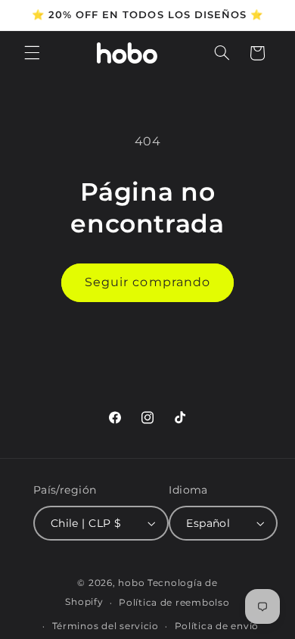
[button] (31, 53)
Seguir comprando (147, 282)
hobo (133, 583)
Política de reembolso (174, 602)
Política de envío (217, 626)
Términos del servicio (105, 626)
